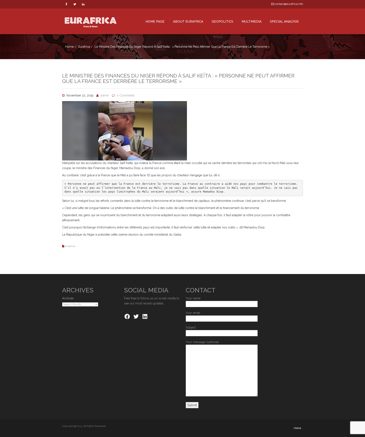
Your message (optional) (202, 342)
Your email (193, 313)
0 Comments (126, 95)
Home (69, 46)
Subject (191, 327)
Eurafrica (84, 46)
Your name (193, 298)
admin (105, 95)
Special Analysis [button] (284, 21)
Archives (68, 298)
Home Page (155, 21)
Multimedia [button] (251, 21)
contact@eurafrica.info (288, 3)
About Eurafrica (188, 21)
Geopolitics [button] (222, 21)
